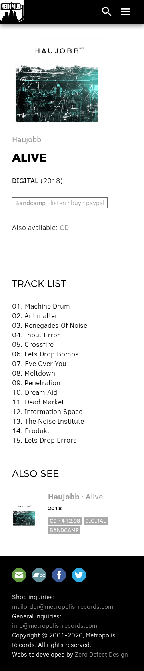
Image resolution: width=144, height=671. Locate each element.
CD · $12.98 (65, 520)
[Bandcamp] (39, 575)
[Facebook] (59, 575)
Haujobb (26, 138)
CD (64, 227)
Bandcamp (64, 530)
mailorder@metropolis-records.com (62, 606)
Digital (95, 520)
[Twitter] (79, 575)
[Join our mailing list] (19, 575)
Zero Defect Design (101, 654)
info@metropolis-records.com (54, 625)
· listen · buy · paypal (59, 202)
